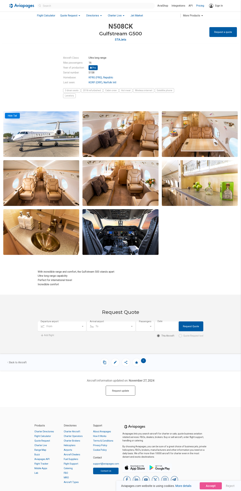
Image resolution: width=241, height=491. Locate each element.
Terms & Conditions (103, 440)
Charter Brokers (72, 440)
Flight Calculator (46, 15)
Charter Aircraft (72, 431)
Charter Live (40, 445)
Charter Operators (73, 436)
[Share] (126, 362)
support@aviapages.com (106, 463)
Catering (68, 468)
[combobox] (62, 326)
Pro (94, 67)
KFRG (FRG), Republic (101, 77)
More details (183, 486)
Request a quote (223, 32)
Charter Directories (44, 431)
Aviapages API (42, 459)
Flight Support (71, 463)
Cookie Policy (100, 450)
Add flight (49, 335)
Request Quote (191, 326)
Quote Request (42, 440)
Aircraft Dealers (72, 454)
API (191, 5)
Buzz (37, 454)
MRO (66, 477)
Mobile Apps (40, 468)
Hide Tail (12, 115)
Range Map (40, 450)
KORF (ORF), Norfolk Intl (102, 82)
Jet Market (137, 15)
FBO (66, 473)
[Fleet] (104, 362)
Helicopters (69, 445)
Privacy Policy (100, 445)
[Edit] (115, 362)
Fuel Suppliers (71, 459)
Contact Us (106, 471)
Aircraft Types (71, 482)
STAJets (120, 39)
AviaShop (162, 5)
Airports (68, 450)
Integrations (178, 5)
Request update (120, 390)
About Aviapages (102, 431)
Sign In (219, 5)
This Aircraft (167, 335)
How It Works (99, 436)
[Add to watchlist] (136, 362)
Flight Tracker (41, 463)
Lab (36, 473)
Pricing (200, 5)
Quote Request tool (193, 335)
